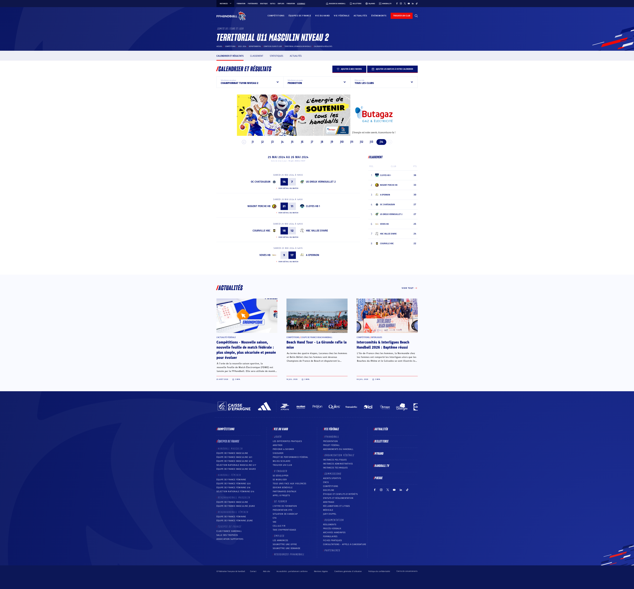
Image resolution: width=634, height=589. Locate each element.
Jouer (278, 437)
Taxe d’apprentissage (284, 530)
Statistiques (276, 56)
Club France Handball (229, 531)
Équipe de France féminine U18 (233, 487)
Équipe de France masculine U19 (234, 461)
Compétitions (276, 15)
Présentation (330, 441)
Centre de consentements (407, 571)
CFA (275, 518)
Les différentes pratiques (287, 441)
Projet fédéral (331, 445)
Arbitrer (278, 445)
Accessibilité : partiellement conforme (292, 571)
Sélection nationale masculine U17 (236, 465)
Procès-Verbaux (332, 528)
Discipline (328, 490)
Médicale (328, 510)
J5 (292, 142)
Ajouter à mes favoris (351, 69)
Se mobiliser (280, 479)
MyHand (379, 453)
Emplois (281, 4)
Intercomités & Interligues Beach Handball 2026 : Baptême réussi (383, 345)
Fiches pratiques (332, 540)
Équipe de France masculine (232, 453)
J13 (371, 142)
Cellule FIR (279, 526)
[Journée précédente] (244, 142)
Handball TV (382, 466)
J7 (312, 142)
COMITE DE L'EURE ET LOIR (273, 46)
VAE (275, 522)
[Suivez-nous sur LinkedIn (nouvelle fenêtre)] (413, 3)
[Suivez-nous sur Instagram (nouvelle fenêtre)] (401, 3)
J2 (262, 142)
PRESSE (379, 478)
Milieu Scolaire (281, 461)
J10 (342, 142)
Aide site (266, 571)
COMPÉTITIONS (330, 486)
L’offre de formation (285, 506)
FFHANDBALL (332, 437)
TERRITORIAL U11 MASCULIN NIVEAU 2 (297, 46)
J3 (272, 142)
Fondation (291, 4)
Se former (280, 501)
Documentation (334, 520)
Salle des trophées (227, 535)
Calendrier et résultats (230, 56)
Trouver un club (282, 465)
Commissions (333, 474)
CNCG (326, 482)
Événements (379, 15)
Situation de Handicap (285, 514)
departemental (255, 46)
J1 (253, 142)
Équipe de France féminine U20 (233, 483)
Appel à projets (281, 495)
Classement (256, 56)
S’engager (280, 471)
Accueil (219, 46)
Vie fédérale (342, 15)
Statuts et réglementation (338, 498)
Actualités (360, 15)
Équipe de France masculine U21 (234, 457)
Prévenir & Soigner (283, 449)
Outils (272, 4)
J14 (381, 142)
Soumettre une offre (285, 544)
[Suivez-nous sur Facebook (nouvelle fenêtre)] (397, 3)
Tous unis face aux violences (289, 483)
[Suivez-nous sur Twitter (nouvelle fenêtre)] (405, 3)
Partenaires (253, 4)
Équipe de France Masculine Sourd (236, 469)
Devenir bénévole (283, 487)
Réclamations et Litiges (336, 506)
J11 (351, 142)
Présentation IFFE (282, 510)
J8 (322, 142)
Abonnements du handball (338, 449)
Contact (253, 571)
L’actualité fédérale (226, 337)
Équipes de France (300, 15)
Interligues (376, 337)
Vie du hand (322, 15)
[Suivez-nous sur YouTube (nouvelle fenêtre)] (409, 3)
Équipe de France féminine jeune (234, 520)
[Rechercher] (416, 15)
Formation (241, 4)
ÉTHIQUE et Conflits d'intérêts (340, 494)
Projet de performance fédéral (290, 457)
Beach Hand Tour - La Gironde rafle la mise (316, 345)
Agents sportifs (332, 478)
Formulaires (330, 536)
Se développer (281, 476)
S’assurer (278, 453)
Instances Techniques (335, 468)
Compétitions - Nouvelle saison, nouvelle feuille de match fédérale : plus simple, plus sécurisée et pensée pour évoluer (246, 350)
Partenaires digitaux (284, 491)
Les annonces (280, 540)
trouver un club (401, 15)
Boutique (264, 4)
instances (224, 4)
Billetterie (381, 441)
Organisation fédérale (339, 455)
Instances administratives (338, 464)
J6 (302, 142)
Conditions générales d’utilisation (348, 571)
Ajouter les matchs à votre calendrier (394, 69)
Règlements (329, 524)
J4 (282, 142)
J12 (361, 142)
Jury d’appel (329, 514)
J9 (332, 142)
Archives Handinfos (334, 532)
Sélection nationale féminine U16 (235, 491)
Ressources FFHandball (289, 554)
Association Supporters (229, 539)
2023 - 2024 (242, 46)
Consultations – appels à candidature (344, 544)
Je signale (301, 4)
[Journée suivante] (390, 142)
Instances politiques (335, 460)
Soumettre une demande (286, 548)
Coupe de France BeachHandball (316, 337)
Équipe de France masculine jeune (235, 506)
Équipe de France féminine (231, 479)
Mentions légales (321, 571)
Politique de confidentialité (379, 571)
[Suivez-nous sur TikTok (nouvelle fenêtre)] (417, 3)
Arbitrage (328, 502)
